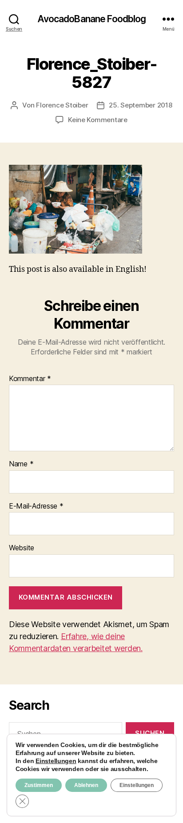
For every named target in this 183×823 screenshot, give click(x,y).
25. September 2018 (140, 105)
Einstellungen (56, 760)
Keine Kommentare (97, 119)
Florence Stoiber (62, 105)
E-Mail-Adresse (36, 506)
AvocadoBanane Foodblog (91, 19)
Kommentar (30, 379)
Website (21, 548)
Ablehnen (86, 785)
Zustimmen (38, 785)
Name (21, 464)
